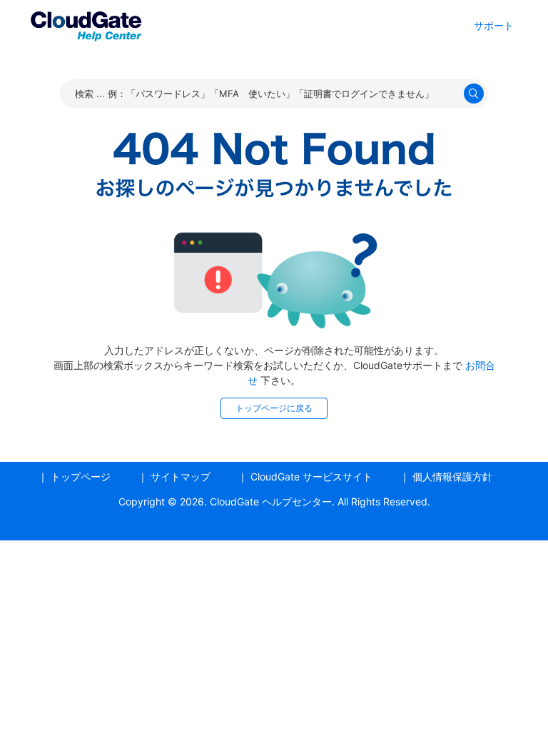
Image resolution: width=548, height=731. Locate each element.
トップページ (81, 476)
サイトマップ (180, 476)
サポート (494, 25)
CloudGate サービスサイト (311, 476)
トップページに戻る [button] (274, 408)
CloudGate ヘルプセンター (271, 501)
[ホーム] (85, 24)
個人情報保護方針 (452, 476)
